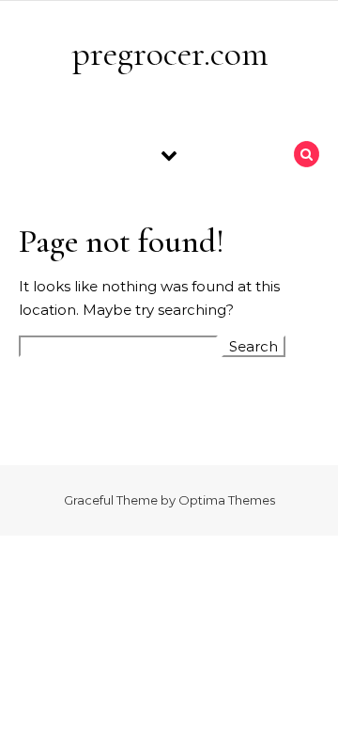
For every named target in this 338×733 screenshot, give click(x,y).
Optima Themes (226, 499)
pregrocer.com (170, 53)
